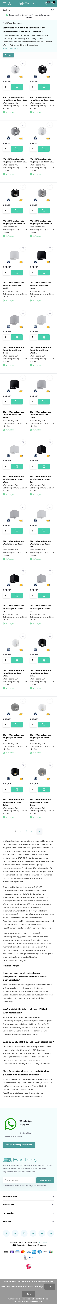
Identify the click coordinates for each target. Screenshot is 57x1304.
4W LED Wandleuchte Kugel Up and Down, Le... (15, 98)
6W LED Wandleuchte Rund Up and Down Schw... (40, 285)
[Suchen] (52, 10)
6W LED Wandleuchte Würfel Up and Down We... (13, 479)
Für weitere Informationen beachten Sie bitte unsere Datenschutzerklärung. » (29, 1300)
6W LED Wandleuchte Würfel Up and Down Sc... (40, 479)
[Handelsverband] (28, 1266)
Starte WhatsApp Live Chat (19, 1144)
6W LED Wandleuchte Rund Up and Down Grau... (13, 350)
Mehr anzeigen (10, 48)
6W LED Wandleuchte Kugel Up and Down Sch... (40, 673)
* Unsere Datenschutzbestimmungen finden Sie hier (24, 1185)
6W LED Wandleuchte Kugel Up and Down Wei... (13, 673)
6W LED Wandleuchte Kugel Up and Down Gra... (13, 738)
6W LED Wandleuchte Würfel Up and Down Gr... (13, 544)
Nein (28, 1294)
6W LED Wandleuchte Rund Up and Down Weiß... (13, 285)
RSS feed (43, 1242)
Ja (50, 1286)
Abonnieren (45, 1180)
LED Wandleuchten (13, 23)
